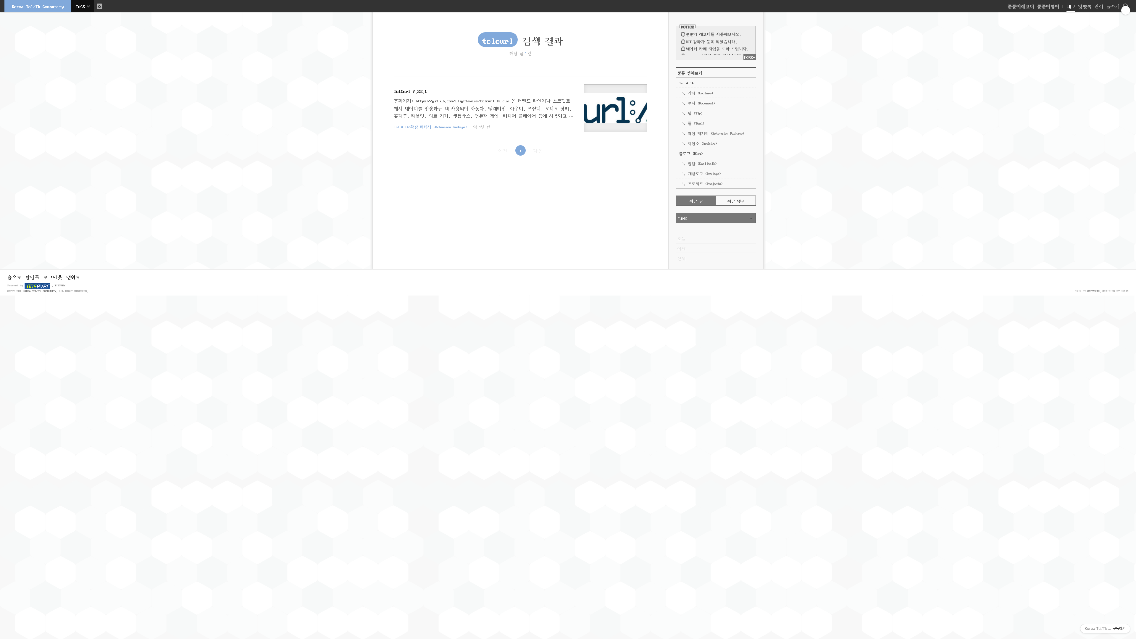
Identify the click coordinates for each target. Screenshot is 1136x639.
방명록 (1085, 5)
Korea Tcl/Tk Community (38, 5)
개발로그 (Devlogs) (704, 173)
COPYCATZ (1093, 291)
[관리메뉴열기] (1125, 10)
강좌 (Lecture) (700, 92)
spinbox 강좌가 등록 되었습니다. (715, 55)
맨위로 (73, 276)
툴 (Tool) (696, 123)
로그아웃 (52, 276)
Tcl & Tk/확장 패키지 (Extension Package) (430, 126)
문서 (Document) (701, 102)
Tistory (60, 285)
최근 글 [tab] (696, 200)
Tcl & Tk (686, 82)
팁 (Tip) (695, 113)
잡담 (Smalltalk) (702, 163)
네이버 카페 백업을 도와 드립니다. (717, 48)
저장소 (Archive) (702, 143)
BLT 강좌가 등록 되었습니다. (711, 41)
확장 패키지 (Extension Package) (716, 133)
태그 (1070, 5)
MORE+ (749, 56)
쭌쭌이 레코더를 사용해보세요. (713, 34)
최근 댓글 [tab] (736, 200)
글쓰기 (1113, 5)
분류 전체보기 (689, 72)
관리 (1099, 5)
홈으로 (14, 276)
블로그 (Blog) (691, 153)
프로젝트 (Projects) (705, 183)
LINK (682, 218)
